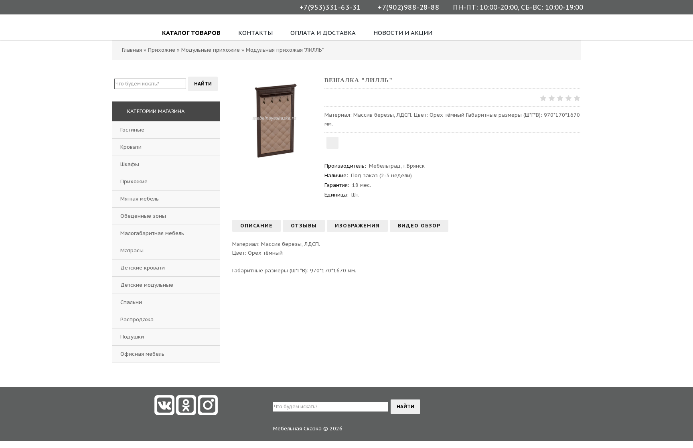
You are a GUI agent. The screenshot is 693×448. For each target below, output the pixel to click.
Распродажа (137, 319)
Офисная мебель (142, 354)
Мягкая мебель (139, 198)
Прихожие (134, 181)
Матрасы (132, 250)
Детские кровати (142, 267)
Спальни (131, 302)
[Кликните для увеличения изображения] (274, 118)
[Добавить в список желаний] (332, 143)
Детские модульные (146, 285)
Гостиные (132, 129)
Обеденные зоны (143, 216)
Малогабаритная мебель (152, 233)
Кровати (131, 147)
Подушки (132, 336)
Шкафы (129, 164)
